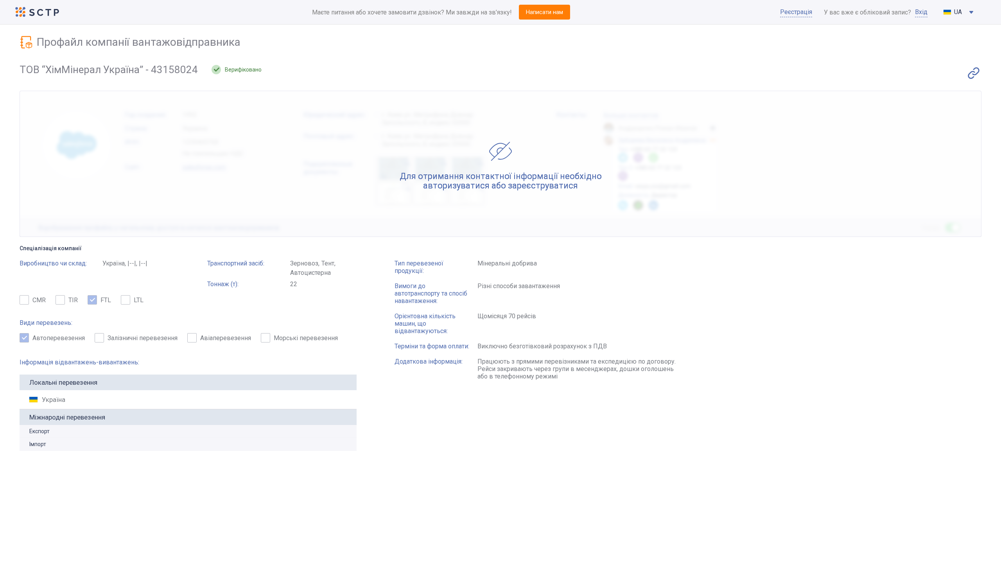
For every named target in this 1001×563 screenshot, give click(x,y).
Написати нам (544, 12)
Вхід (921, 12)
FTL (105, 300)
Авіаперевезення (225, 338)
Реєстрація (796, 12)
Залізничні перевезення (143, 338)
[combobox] (958, 12)
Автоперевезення (58, 338)
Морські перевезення (306, 338)
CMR (39, 300)
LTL (139, 300)
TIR (73, 300)
